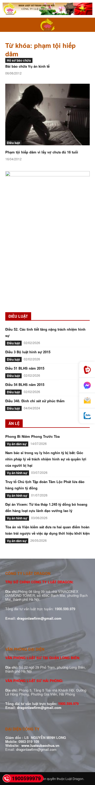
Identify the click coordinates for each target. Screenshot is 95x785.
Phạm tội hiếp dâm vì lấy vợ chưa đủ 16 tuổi (41, 152)
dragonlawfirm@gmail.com (39, 618)
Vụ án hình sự (17, 472)
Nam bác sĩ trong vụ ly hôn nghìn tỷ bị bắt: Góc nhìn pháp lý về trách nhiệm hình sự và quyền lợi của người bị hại (45, 459)
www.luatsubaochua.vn (40, 745)
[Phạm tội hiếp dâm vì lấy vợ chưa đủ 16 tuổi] (47, 114)
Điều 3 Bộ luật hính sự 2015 (27, 351)
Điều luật (13, 142)
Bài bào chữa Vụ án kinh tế (27, 66)
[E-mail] (87, 400)
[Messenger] (87, 385)
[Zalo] (87, 415)
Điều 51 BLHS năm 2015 (24, 368)
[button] (9, 25)
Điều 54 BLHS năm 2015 (24, 384)
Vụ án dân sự (17, 443)
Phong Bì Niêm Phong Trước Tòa (32, 436)
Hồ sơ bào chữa (19, 60)
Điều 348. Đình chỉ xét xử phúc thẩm (35, 400)
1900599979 (26, 778)
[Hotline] (87, 370)
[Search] (87, 25)
